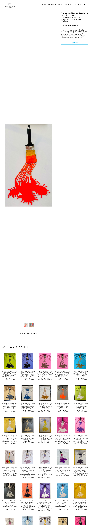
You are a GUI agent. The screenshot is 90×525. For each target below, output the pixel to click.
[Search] (85, 4)
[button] (52, 4)
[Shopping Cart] (87, 4)
